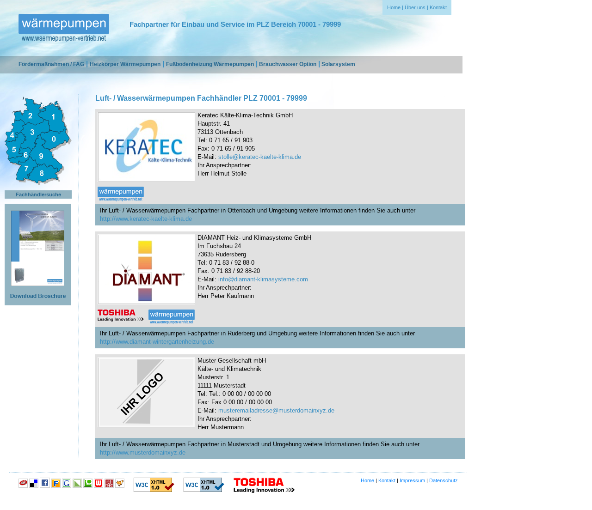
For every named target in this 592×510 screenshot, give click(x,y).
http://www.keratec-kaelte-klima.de (146, 218)
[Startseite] (63, 28)
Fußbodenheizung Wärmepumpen (210, 64)
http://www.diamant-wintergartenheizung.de (157, 341)
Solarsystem (338, 64)
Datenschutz (443, 480)
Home (394, 7)
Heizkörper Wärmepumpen (125, 64)
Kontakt (438, 7)
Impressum (412, 480)
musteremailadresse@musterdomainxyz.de (276, 410)
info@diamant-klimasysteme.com (263, 279)
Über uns (415, 7)
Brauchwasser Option (287, 64)
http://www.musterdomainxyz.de (142, 452)
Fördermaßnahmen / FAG (51, 64)
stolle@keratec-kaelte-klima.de (259, 156)
